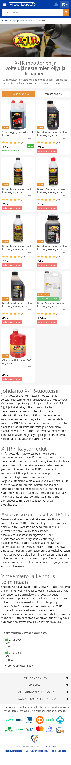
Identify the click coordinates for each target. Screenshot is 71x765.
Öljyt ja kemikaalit (21, 20)
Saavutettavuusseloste (37, 750)
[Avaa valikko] (3, 4)
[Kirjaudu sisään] (55, 4)
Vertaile (30, 138)
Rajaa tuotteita (20, 93)
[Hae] (66, 12)
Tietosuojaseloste (13, 750)
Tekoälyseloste (59, 750)
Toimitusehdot (49, 746)
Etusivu (5, 20)
